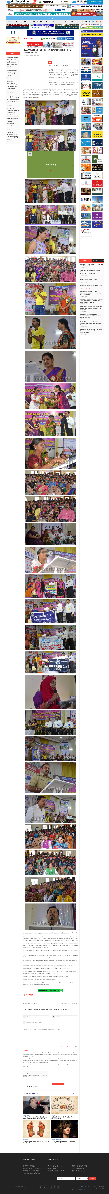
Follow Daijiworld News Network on (49, 990)
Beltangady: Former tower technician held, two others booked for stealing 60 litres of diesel (13, 99)
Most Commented (98, 260)
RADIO (70, 18)
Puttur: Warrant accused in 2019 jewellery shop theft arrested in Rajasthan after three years (91, 323)
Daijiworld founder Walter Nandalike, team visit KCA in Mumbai (91, 265)
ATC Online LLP (81, 1189)
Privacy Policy (101, 1188)
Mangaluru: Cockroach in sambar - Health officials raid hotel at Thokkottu (91, 286)
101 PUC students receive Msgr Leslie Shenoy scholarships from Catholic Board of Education (13, 136)
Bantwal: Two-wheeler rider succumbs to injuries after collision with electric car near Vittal (91, 308)
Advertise (76, 18)
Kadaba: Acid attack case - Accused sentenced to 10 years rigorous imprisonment (89, 279)
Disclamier (101, 1186)
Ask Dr (52, 21)
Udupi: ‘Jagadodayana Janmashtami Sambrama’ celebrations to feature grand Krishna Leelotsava (13, 122)
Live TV (64, 18)
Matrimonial (11, 21)
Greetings (59, 21)
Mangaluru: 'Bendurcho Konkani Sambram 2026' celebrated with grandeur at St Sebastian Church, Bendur (91, 300)
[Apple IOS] (86, 21)
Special (54, 18)
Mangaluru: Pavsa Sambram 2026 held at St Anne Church (13, 110)
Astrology (66, 21)
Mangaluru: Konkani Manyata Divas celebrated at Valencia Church (13, 73)
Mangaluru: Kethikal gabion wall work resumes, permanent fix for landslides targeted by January (90, 315)
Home (82, 1186)
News (29, 18)
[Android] (82, 21)
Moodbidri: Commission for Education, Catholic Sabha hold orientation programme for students (13, 86)
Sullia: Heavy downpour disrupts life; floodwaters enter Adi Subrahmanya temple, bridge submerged (90, 272)
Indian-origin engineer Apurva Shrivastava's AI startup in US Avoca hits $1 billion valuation (91, 293)
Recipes (41, 18)
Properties (19, 21)
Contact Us (84, 18)
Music (47, 21)
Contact (94, 1186)
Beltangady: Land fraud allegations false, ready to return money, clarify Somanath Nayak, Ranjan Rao (13, 61)
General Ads (32, 21)
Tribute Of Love (75, 21)
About (88, 1186)
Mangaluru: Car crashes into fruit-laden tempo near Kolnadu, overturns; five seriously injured (91, 331)
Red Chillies (40, 21)
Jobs (25, 21)
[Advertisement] (36, 76)
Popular (85, 260)
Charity (48, 18)
